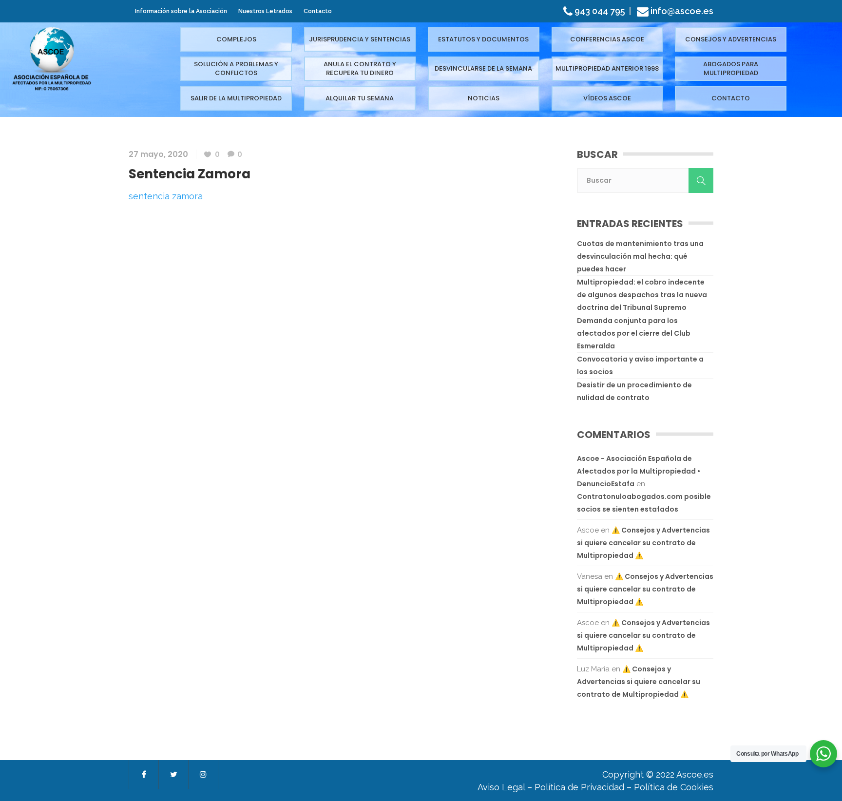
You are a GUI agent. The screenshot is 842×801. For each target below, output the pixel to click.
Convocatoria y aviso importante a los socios (640, 365)
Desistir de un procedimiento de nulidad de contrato (634, 391)
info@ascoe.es (682, 11)
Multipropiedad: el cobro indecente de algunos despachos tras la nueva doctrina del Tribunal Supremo (642, 294)
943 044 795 (599, 11)
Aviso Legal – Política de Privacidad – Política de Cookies (595, 787)
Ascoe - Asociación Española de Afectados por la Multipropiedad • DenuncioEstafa (638, 471)
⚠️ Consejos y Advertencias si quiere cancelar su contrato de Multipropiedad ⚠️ (643, 542)
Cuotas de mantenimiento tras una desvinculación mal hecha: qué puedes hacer (640, 256)
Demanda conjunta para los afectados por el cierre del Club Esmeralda (633, 333)
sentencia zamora (166, 196)
